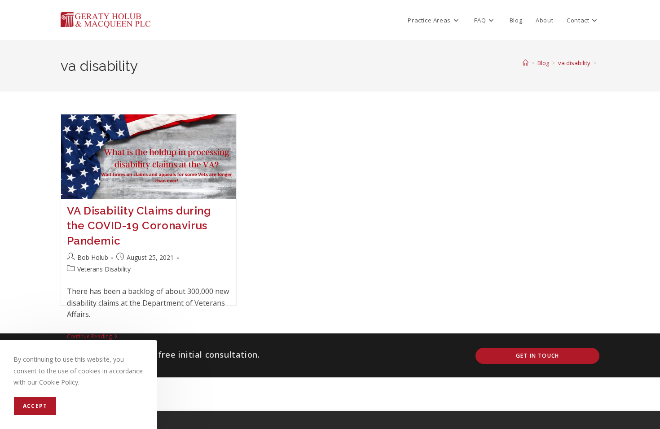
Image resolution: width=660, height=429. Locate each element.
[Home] (525, 63)
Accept (35, 406)
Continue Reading (92, 337)
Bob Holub (92, 257)
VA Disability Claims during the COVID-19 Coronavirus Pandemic (139, 225)
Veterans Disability (104, 269)
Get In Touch (537, 355)
